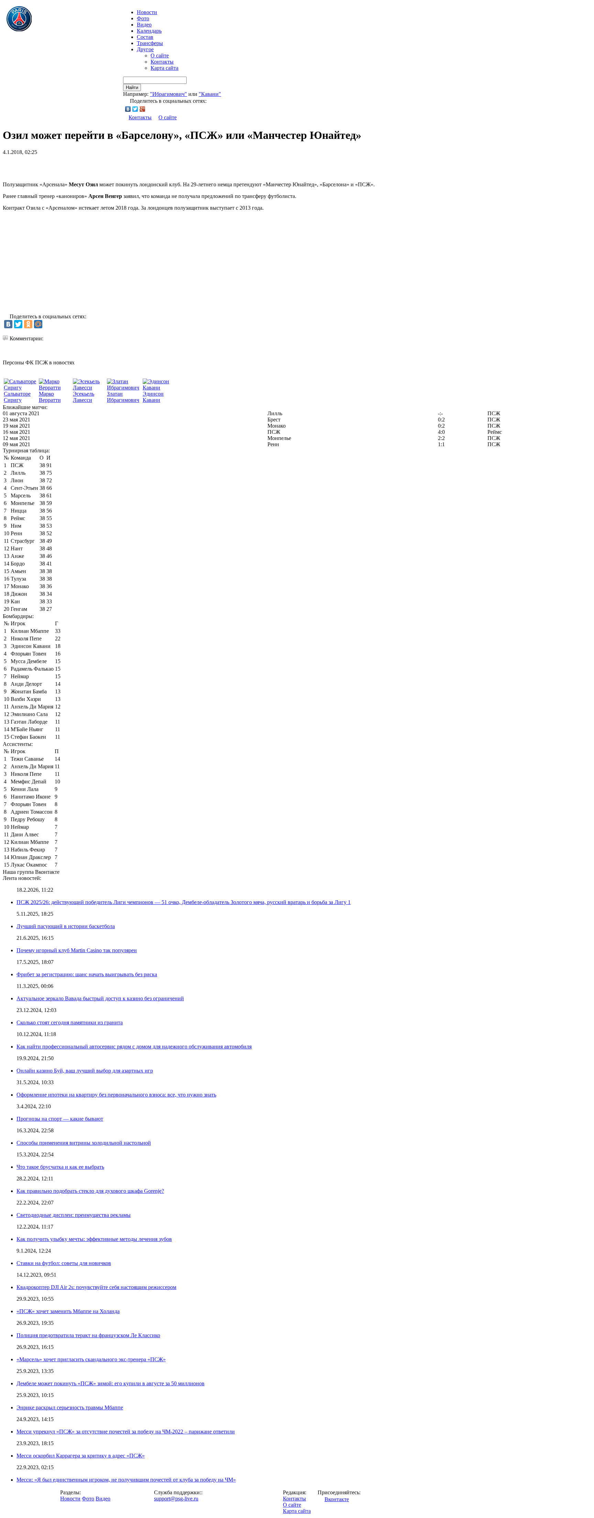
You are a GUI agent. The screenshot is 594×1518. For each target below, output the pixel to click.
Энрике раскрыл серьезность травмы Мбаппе (69, 1407)
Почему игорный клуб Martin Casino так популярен (76, 950)
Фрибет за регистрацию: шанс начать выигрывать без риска (86, 974)
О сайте (160, 55)
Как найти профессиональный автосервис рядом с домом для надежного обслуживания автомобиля (134, 1046)
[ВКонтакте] (128, 108)
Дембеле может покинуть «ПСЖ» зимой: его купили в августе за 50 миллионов (110, 1383)
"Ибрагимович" (168, 94)
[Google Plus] (142, 108)
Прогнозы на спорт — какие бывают (59, 1119)
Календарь (149, 31)
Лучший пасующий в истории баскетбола (65, 926)
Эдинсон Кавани (153, 397)
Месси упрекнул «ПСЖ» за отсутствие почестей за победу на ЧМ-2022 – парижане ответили (125, 1431)
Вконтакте (336, 1499)
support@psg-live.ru (176, 1499)
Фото (143, 18)
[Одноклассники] (28, 324)
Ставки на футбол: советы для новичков (63, 1263)
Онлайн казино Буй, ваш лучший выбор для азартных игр (84, 1071)
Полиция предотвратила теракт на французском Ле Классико (88, 1335)
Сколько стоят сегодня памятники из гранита (69, 1022)
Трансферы (150, 43)
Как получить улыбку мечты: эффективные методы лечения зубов (94, 1239)
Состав (145, 37)
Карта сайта (164, 68)
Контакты (162, 62)
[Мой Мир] (38, 324)
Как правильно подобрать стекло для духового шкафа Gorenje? (90, 1191)
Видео (144, 25)
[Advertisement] (83, 165)
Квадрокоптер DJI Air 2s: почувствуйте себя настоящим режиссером (96, 1287)
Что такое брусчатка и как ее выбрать (60, 1167)
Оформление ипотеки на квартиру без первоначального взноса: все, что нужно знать (116, 1095)
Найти (132, 87)
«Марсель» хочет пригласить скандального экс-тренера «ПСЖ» (91, 1359)
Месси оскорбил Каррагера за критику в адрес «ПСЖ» (80, 1456)
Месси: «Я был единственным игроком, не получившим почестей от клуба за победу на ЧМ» (126, 1480)
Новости (70, 1499)
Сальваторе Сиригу (17, 397)
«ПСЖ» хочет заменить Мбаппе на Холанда (68, 1311)
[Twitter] (135, 108)
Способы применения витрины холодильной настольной (83, 1143)
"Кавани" (210, 94)
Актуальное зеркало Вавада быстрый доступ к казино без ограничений (100, 998)
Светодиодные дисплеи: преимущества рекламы (73, 1215)
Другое (145, 49)
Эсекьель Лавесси (83, 397)
